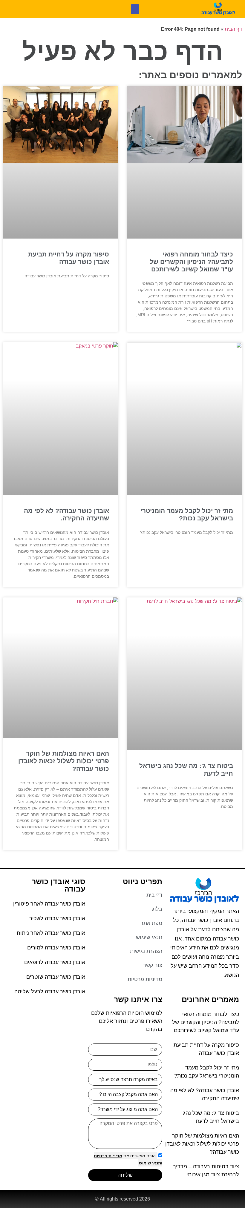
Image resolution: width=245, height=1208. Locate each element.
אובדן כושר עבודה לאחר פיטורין (49, 904)
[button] (135, 9)
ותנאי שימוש (150, 1163)
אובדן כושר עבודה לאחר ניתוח (51, 933)
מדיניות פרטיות (108, 1155)
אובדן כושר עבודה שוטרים (55, 977)
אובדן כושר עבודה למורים (56, 948)
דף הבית (233, 29)
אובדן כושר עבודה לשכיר (57, 918)
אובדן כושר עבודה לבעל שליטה (49, 992)
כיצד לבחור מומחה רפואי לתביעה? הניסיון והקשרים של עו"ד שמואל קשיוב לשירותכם (191, 262)
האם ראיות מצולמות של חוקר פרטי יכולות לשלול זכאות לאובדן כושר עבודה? (63, 761)
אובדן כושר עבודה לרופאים (54, 962)
